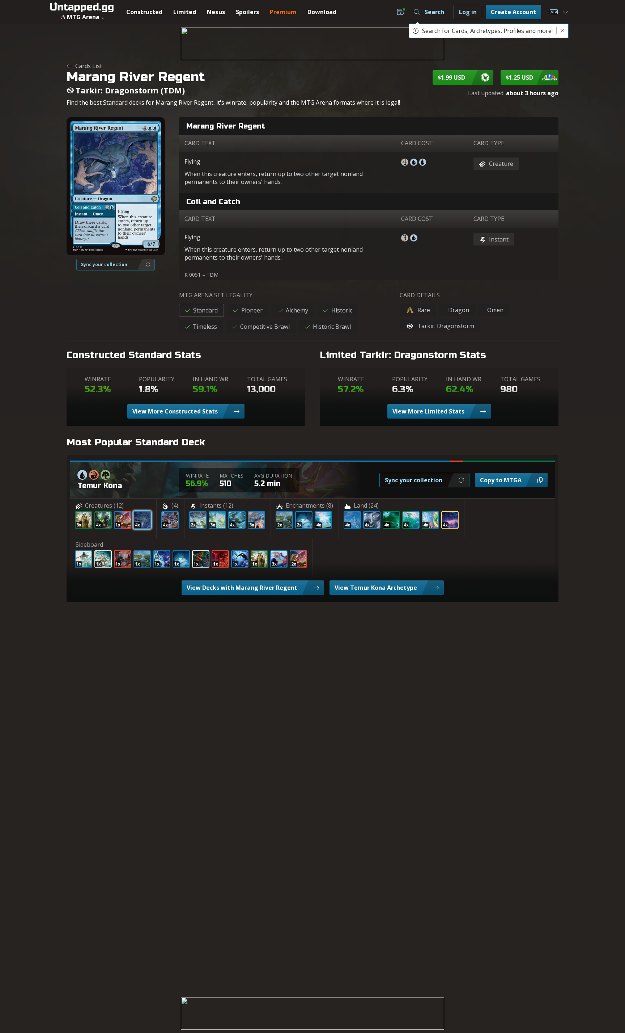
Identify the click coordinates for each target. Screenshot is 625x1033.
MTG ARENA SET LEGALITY (215, 295)
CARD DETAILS (420, 295)
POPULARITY (156, 379)
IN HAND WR (210, 379)
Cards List (88, 66)
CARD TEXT (200, 143)
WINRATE (98, 379)
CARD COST (417, 143)
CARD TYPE (488, 143)
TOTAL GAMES (267, 379)
